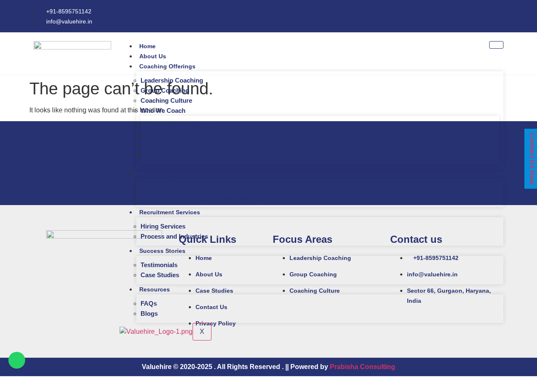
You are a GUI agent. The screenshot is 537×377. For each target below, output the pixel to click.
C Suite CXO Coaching (178, 124)
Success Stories (162, 250)
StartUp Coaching (171, 144)
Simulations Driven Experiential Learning (201, 197)
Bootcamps (157, 187)
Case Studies (160, 274)
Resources (154, 289)
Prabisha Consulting (362, 366)
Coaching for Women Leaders (188, 155)
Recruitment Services (169, 212)
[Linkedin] (503, 14)
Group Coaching (165, 90)
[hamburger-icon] (496, 45)
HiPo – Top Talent (170, 134)
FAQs (149, 303)
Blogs (149, 313)
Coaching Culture (166, 100)
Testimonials (159, 264)
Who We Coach (163, 110)
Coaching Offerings (167, 66)
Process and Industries (174, 236)
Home (147, 46)
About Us (152, 56)
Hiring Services (163, 226)
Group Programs (162, 173)
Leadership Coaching (172, 80)
